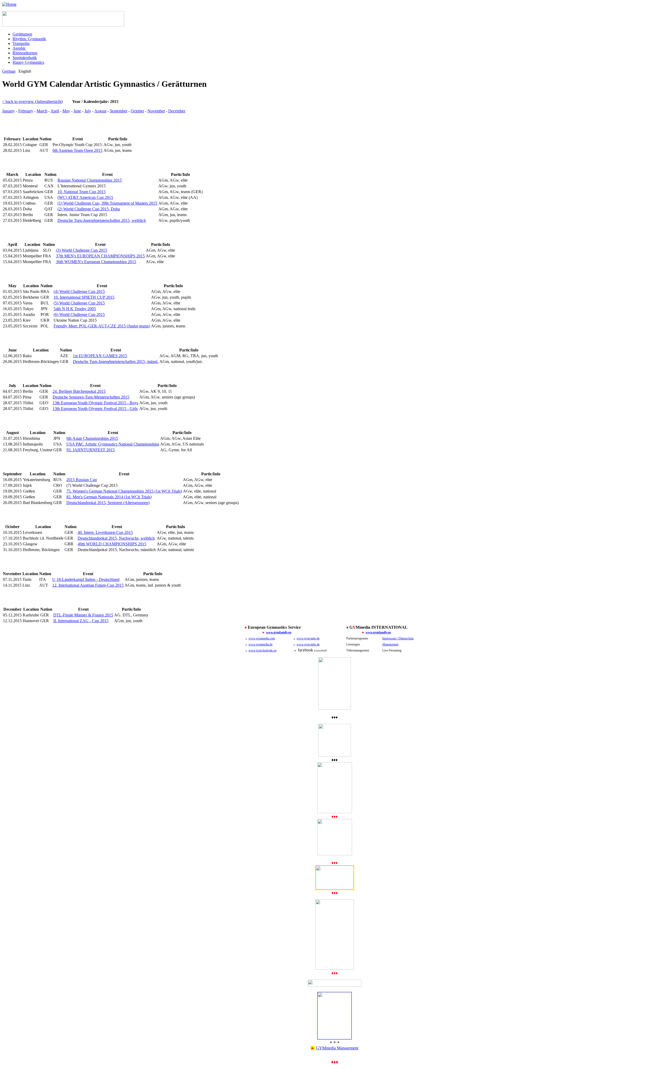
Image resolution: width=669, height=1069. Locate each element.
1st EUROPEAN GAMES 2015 (100, 356)
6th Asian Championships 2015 (92, 438)
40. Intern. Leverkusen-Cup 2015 (105, 532)
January (8, 111)
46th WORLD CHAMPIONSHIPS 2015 (112, 544)
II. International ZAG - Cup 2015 (80, 621)
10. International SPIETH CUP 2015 (84, 297)
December (176, 111)
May (66, 111)
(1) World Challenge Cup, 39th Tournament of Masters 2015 (107, 203)
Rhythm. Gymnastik (29, 39)
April (54, 111)
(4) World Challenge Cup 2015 (79, 291)
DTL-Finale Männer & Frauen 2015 (83, 615)
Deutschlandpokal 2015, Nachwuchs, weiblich (116, 538)
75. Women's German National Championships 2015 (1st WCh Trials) (124, 491)
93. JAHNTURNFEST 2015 (90, 450)
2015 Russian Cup (81, 479)
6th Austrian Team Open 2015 (77, 150)
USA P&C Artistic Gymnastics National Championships (112, 444)
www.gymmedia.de (261, 644)
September (118, 111)
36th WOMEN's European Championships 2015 (96, 261)
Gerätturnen (22, 34)
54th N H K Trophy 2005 (75, 309)
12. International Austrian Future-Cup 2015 (88, 585)
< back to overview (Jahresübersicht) (32, 101)
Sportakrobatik (25, 57)
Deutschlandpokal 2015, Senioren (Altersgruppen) (107, 502)
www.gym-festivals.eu (262, 650)
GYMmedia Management (337, 1048)
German (8, 71)
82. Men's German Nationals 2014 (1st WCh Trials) (109, 497)
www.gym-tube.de (308, 638)
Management (390, 644)
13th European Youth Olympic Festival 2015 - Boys (95, 403)
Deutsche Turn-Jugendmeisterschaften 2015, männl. (115, 361)
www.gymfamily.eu (278, 632)
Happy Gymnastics (28, 62)
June (77, 111)
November (156, 111)
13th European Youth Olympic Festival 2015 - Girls (95, 408)
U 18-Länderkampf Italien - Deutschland (85, 579)
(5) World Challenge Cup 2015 (79, 303)
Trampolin (21, 43)
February (25, 111)
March (42, 111)
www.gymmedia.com (262, 638)
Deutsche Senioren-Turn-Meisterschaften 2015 (91, 397)
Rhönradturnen (25, 53)
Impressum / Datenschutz (398, 638)
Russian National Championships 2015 (89, 180)
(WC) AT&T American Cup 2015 (85, 197)
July (87, 111)
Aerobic (19, 48)
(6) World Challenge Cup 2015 (79, 314)
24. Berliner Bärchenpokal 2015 (79, 391)
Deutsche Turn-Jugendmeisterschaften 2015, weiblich (101, 220)
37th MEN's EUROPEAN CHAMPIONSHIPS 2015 (100, 256)
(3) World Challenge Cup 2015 (81, 250)
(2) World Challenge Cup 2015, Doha (88, 209)
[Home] (9, 4)
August (100, 111)
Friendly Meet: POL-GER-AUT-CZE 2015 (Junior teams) (102, 326)
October (137, 111)
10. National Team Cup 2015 (81, 191)
